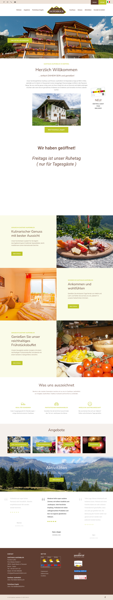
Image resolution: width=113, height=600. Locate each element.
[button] (56, 130)
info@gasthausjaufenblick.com (17, 573)
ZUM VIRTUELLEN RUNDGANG (20, 40)
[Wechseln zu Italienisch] (108, 2)
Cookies (43, 576)
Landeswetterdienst (46, 566)
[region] (56, 520)
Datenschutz (44, 573)
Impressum (44, 571)
